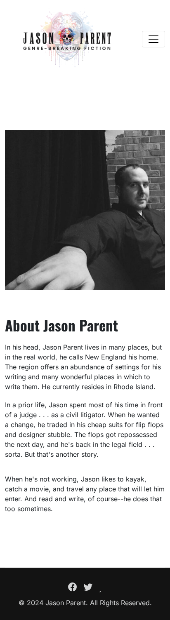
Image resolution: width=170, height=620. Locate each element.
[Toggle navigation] (153, 39)
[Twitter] (88, 587)
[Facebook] (72, 587)
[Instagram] (100, 587)
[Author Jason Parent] (67, 39)
